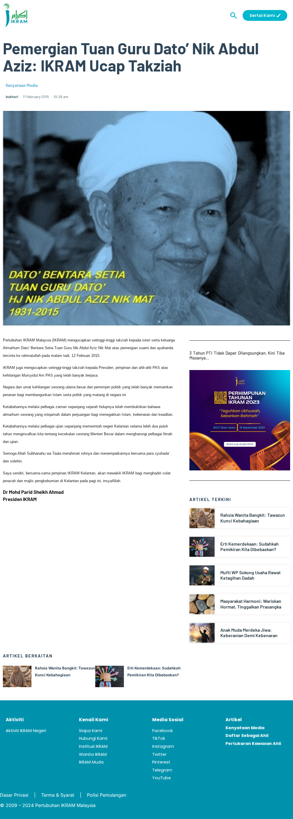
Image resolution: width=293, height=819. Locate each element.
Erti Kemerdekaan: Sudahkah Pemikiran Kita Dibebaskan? (249, 546)
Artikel (233, 719)
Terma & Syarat (57, 795)
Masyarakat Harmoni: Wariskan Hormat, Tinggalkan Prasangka (250, 603)
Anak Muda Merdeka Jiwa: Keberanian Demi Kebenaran (249, 632)
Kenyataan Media (22, 85)
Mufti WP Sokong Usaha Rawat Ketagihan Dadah (250, 575)
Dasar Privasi (14, 795)
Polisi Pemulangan (106, 795)
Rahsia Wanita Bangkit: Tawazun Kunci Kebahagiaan (252, 517)
